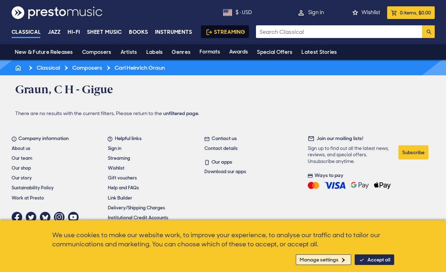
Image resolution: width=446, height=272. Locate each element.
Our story (22, 178)
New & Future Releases (44, 52)
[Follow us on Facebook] (19, 217)
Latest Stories (319, 52)
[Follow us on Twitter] (33, 217)
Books (138, 32)
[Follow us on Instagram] (61, 217)
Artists (129, 52)
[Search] (428, 31)
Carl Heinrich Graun (139, 67)
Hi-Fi (74, 32)
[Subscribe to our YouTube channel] (75, 217)
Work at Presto (28, 198)
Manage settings (319, 260)
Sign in (316, 12)
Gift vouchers (122, 178)
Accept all (378, 260)
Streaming (229, 32)
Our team (22, 158)
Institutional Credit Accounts (138, 218)
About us (21, 148)
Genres (181, 52)
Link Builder (120, 198)
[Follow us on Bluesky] (47, 217)
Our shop (21, 168)
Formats (210, 51)
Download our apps (225, 172)
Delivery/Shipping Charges (136, 208)
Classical (26, 32)
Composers (96, 52)
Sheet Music (104, 32)
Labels (154, 52)
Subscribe (413, 152)
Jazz (54, 32)
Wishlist (370, 12)
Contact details (221, 148)
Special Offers (274, 52)
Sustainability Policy (33, 188)
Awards (238, 51)
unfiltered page (180, 113)
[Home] (19, 67)
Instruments (173, 32)
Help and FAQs (123, 188)
